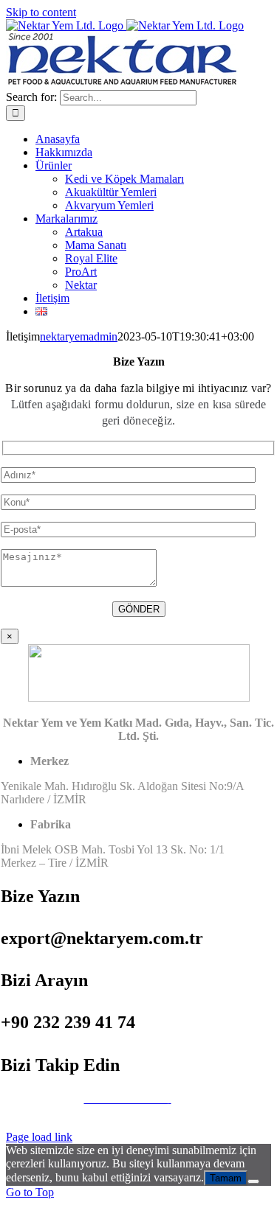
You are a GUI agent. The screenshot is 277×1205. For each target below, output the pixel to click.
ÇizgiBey (169, 1112)
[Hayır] (253, 1181)
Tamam (226, 1178)
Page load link (39, 1137)
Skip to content (41, 12)
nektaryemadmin (78, 336)
